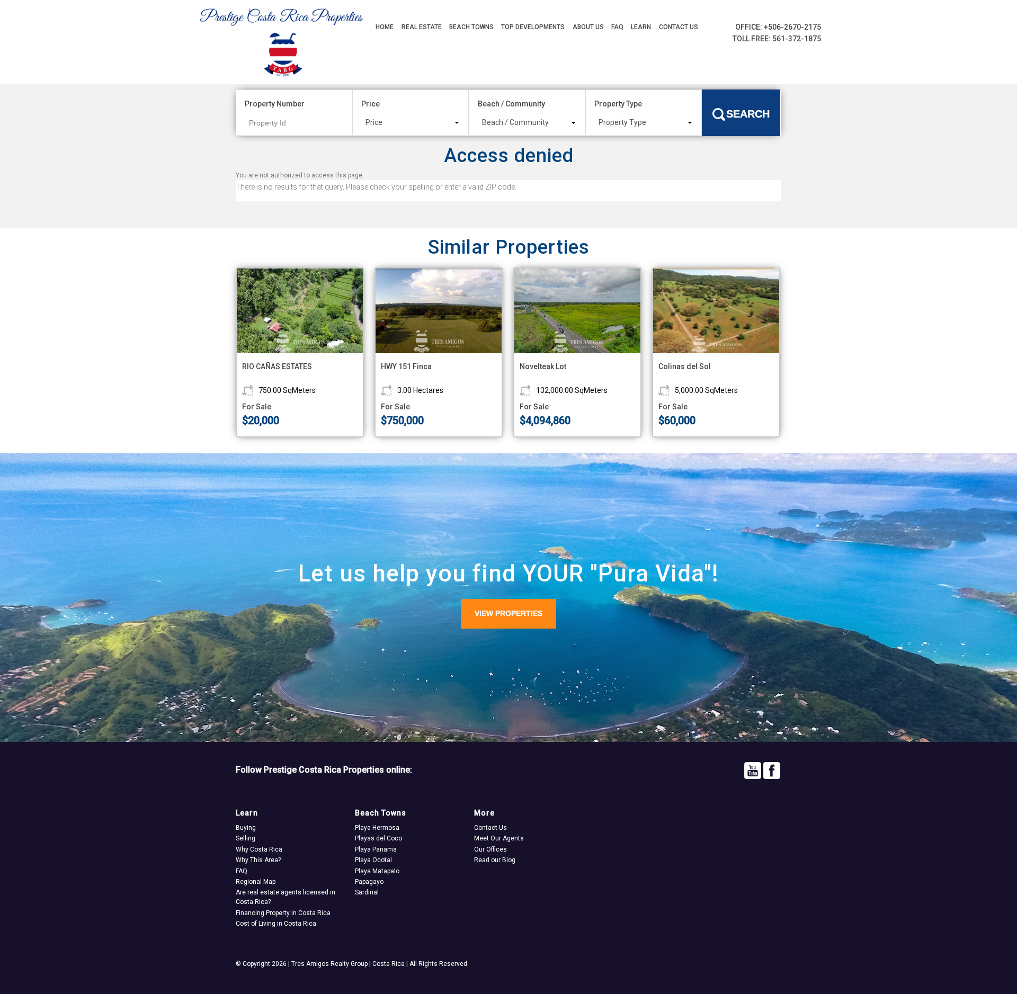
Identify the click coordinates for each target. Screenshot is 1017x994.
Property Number (275, 104)
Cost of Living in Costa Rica (276, 923)
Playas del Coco (378, 838)
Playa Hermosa (377, 827)
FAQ (617, 27)
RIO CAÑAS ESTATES (277, 366)
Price (370, 104)
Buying (246, 827)
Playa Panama (376, 849)
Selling (245, 838)
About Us (588, 27)
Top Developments (533, 27)
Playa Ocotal (373, 860)
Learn (641, 27)
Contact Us (678, 27)
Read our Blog (494, 860)
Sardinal (367, 892)
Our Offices (490, 849)
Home (385, 27)
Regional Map (255, 881)
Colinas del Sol (684, 366)
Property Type (618, 104)
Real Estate (422, 27)
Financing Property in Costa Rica (283, 913)
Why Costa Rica (259, 849)
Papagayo (369, 881)
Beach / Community (511, 104)
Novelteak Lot (543, 366)
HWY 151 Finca (406, 366)
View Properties (508, 613)
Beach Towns (471, 27)
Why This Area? (258, 860)
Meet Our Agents (499, 838)
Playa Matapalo (377, 871)
